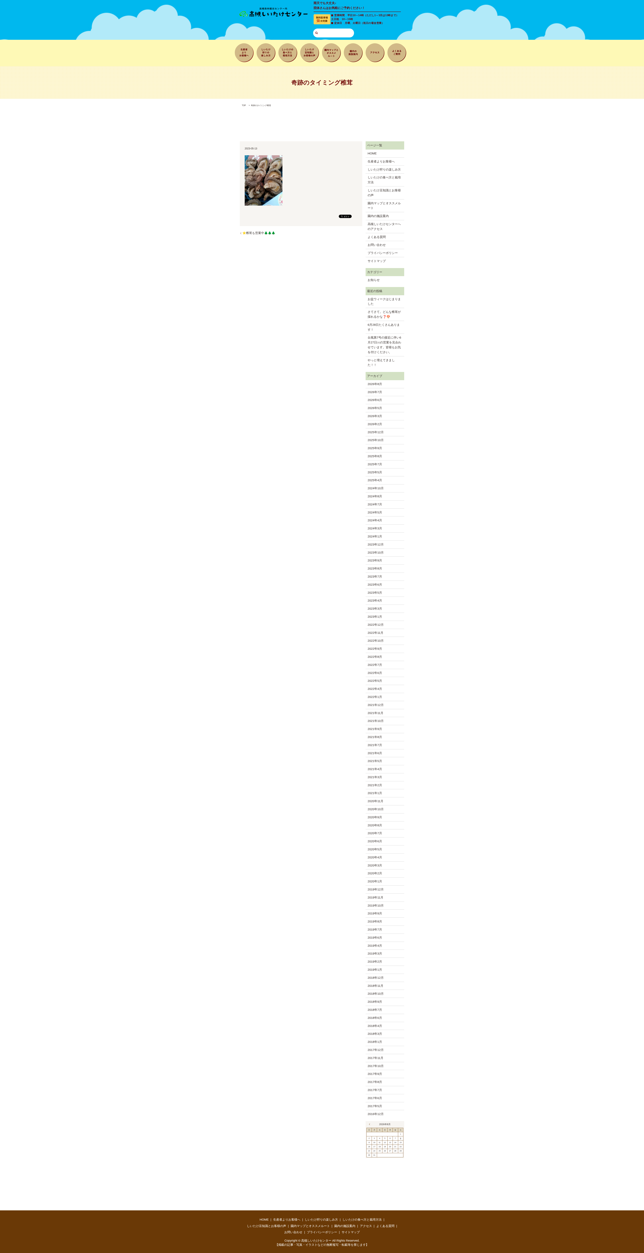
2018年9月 (375, 1001)
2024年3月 (375, 528)
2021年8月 (375, 737)
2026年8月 (375, 384)
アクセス (375, 52)
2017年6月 (375, 1098)
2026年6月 (375, 400)
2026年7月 (375, 392)
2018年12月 (376, 977)
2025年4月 (375, 480)
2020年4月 (375, 857)
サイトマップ (377, 261)
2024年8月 (375, 496)
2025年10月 (376, 440)
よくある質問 (396, 52)
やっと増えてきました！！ (381, 363)
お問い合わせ (377, 245)
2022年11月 (375, 632)
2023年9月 (375, 560)
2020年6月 (375, 841)
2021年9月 (375, 729)
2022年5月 (375, 680)
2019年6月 (375, 937)
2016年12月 (376, 1114)
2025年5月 (375, 472)
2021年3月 (375, 777)
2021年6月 (375, 753)
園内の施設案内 (353, 52)
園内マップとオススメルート (331, 52)
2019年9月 (375, 913)
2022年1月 (375, 697)
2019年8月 (375, 921)
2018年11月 (375, 985)
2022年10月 (376, 640)
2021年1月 (375, 793)
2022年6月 (375, 673)
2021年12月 (376, 705)
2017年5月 (375, 1106)
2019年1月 (375, 969)
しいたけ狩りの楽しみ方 (266, 52)
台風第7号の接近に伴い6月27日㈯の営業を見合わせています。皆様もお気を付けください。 (384, 345)
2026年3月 (375, 416)
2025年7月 (375, 464)
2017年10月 (376, 1066)
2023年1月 (375, 616)
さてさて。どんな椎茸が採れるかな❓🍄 (384, 314)
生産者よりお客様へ (244, 52)
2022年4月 (375, 689)
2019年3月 (375, 953)
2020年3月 (375, 865)
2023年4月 (375, 600)
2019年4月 (375, 945)
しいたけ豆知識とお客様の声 (309, 52)
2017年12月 (376, 1050)
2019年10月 (376, 905)
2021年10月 (376, 721)
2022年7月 (375, 665)
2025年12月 (376, 432)
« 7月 (370, 1124)
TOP (244, 105)
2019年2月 (375, 961)
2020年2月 (375, 873)
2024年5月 (375, 512)
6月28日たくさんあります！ (384, 327)
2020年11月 (375, 801)
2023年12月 (376, 544)
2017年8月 (375, 1082)
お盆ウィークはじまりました (384, 301)
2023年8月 (375, 568)
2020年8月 (375, 825)
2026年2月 (375, 424)
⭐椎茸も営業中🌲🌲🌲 (258, 233)
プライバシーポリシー (383, 253)
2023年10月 (376, 552)
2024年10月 (376, 488)
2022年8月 (375, 656)
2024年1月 (375, 536)
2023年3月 (375, 608)
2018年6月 (375, 1018)
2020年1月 (375, 881)
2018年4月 (375, 1026)
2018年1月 (375, 1042)
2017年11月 (375, 1058)
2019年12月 (376, 889)
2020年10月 (376, 809)
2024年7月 (375, 504)
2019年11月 (375, 897)
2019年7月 (375, 929)
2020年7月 (375, 833)
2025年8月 (375, 456)
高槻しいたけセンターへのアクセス (384, 226)
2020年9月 (375, 817)
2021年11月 (375, 713)
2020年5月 (375, 849)
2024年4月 (375, 520)
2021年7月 (375, 745)
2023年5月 (375, 592)
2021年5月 (375, 761)
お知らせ (374, 280)
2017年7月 (375, 1090)
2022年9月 (375, 648)
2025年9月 (375, 448)
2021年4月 (375, 769)
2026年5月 (375, 408)
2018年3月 (375, 1033)
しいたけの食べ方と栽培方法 (287, 52)
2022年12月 (376, 624)
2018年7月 (375, 1009)
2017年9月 (375, 1074)
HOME (372, 153)
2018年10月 (376, 993)
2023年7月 (375, 576)
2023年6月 (375, 584)
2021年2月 (375, 785)
